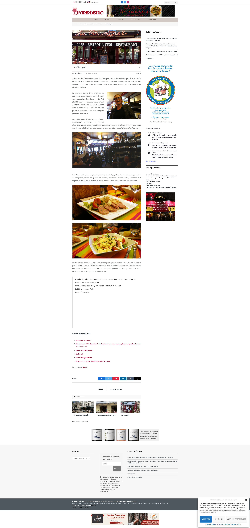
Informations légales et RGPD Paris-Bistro (229, 524)
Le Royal (79, 354)
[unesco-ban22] (160, 122)
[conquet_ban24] (125, 519)
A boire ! (121, 20)
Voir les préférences (236, 519)
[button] (246, 500)
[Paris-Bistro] (88, 11)
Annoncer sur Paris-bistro (80, 508)
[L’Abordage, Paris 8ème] (83, 407)
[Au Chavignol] (106, 47)
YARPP (84, 367)
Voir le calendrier (151, 161)
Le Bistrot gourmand (84, 357)
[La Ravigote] (130, 407)
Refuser (219, 519)
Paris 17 (139, 73)
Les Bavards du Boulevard (106, 415)
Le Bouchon (149, 59)
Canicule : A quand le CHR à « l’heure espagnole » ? (162, 55)
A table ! (95, 20)
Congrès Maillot (116, 389)
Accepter (206, 519)
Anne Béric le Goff (79, 73)
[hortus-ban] (125, 435)
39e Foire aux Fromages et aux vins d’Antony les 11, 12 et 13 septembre (164, 146)
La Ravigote (125, 415)
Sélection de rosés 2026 (134, 477)
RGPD (93, 505)
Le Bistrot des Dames (84, 350)
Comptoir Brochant (83, 340)
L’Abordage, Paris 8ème (82, 415)
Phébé (100, 389)
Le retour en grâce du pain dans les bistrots (93, 361)
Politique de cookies (210, 524)
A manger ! (107, 20)
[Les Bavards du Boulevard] (106, 407)
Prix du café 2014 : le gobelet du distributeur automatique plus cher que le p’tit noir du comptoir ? (161, 178)
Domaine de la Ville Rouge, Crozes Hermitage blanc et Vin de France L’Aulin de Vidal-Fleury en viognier (161, 46)
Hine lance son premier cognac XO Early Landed (161, 51)
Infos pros (152, 20)
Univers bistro (136, 20)
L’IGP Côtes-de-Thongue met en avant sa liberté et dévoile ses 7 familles (150, 458)
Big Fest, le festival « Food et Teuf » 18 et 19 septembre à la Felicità (164, 156)
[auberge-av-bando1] (141, 16)
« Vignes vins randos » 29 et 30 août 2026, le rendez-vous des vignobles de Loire (164, 137)
